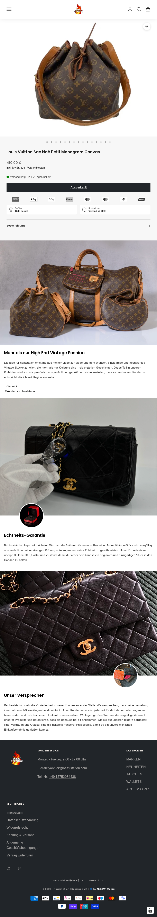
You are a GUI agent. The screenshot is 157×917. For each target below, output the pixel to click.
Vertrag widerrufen (20, 855)
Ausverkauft (79, 187)
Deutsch (94, 880)
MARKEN (133, 759)
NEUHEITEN (136, 767)
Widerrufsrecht (17, 827)
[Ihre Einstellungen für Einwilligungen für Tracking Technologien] (150, 910)
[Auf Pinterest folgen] (19, 868)
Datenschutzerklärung (22, 820)
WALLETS (134, 781)
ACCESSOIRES (138, 789)
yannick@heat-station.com (67, 768)
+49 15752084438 (62, 776)
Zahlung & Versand (21, 835)
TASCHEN (134, 774)
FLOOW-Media (105, 889)
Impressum (14, 812)
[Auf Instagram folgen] (9, 868)
